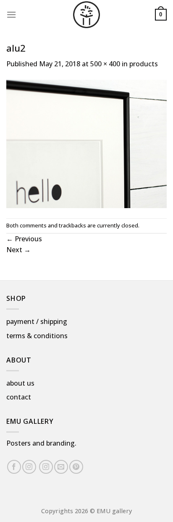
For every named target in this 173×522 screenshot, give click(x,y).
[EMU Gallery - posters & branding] (86, 14)
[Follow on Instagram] (29, 467)
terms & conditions (37, 335)
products (143, 63)
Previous (24, 238)
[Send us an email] (61, 467)
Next (18, 249)
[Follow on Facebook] (14, 467)
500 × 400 (105, 63)
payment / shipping (36, 321)
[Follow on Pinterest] (76, 467)
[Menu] (11, 14)
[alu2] (86, 143)
